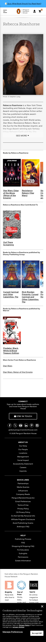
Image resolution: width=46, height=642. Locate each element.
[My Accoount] (34, 11)
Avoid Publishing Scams (23, 523)
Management (23, 456)
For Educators (23, 550)
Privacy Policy (23, 508)
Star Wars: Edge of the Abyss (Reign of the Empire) (11, 194)
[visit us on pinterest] (32, 425)
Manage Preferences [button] (13, 632)
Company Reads (23, 494)
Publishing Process (23, 539)
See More (21, 135)
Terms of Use (23, 505)
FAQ (23, 542)
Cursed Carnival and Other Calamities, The (11, 294)
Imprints (23, 471)
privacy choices (18, 627)
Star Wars (7, 365)
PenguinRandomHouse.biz (23, 498)
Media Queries (23, 487)
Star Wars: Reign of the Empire (18, 372)
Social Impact (23, 460)
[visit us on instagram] (37, 425)
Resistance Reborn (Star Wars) (28, 193)
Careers (23, 467)
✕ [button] (42, 606)
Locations (23, 453)
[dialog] (23, 622)
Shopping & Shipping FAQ (23, 546)
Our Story (23, 446)
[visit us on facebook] (10, 425)
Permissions (23, 557)
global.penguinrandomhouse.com (23, 430)
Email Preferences (23, 501)
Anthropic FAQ (23, 526)
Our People (23, 449)
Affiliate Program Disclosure (23, 519)
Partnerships (23, 483)
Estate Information (23, 560)
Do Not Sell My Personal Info (23, 516)
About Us (23, 442)
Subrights (23, 553)
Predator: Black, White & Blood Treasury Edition (11, 351)
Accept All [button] (37, 633)
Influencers (23, 490)
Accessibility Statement (23, 464)
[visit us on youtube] (21, 425)
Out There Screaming (8, 243)
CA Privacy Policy (23, 512)
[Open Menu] (5, 11)
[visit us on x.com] (15, 425)
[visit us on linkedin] (26, 425)
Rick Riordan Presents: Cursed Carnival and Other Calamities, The (30, 297)
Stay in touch (24, 416)
